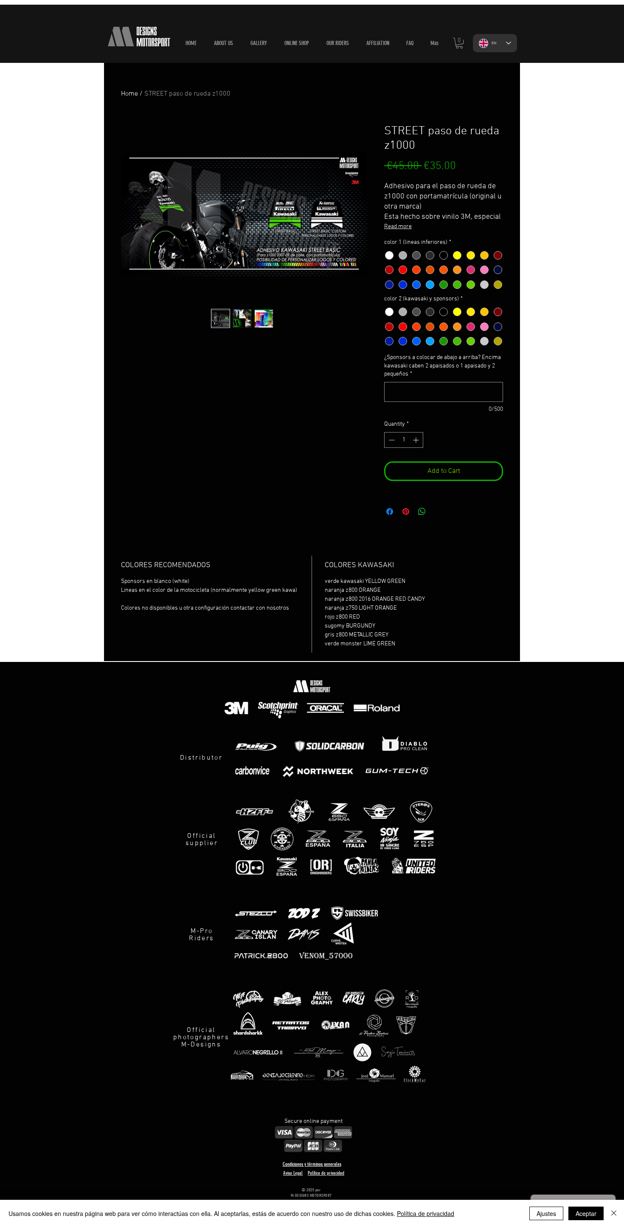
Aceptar (586, 1213)
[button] (296, 43)
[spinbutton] (403, 440)
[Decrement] (390, 440)
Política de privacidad (425, 1213)
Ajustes (546, 1213)
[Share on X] (438, 511)
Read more (398, 226)
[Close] (614, 1213)
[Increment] (416, 440)
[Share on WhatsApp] (422, 511)
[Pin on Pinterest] (406, 511)
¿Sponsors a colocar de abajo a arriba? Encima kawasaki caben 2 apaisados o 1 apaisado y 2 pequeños (442, 366)
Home (129, 94)
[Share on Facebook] (390, 511)
